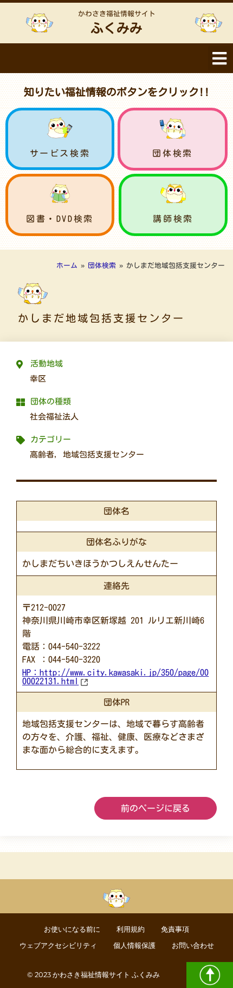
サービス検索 (60, 153)
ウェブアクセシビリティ (58, 945)
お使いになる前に (72, 929)
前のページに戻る (155, 808)
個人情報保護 (134, 945)
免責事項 (175, 929)
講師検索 (173, 218)
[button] (219, 58)
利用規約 (130, 929)
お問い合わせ (193, 945)
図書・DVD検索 (60, 218)
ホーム (66, 265)
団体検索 (172, 153)
